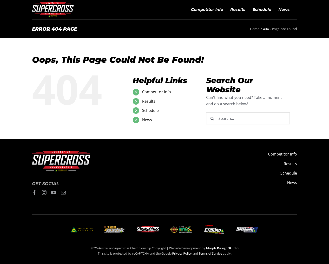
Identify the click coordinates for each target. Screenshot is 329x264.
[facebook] (34, 192)
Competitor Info (156, 92)
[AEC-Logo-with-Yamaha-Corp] (214, 226)
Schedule (150, 110)
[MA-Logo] (82, 228)
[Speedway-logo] (247, 228)
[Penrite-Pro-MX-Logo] (181, 228)
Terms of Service (211, 253)
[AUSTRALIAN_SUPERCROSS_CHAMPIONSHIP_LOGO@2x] (148, 227)
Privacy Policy (182, 253)
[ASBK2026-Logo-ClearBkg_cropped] (115, 227)
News (147, 119)
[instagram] (44, 192)
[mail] (63, 192)
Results (148, 101)
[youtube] (53, 192)
